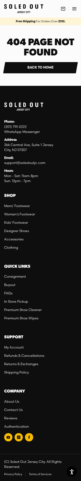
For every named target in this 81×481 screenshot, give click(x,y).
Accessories (13, 239)
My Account (14, 347)
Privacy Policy (13, 474)
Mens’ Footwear (17, 206)
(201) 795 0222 (15, 127)
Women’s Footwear (19, 214)
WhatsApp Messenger (22, 132)
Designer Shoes (16, 231)
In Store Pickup (16, 301)
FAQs (8, 293)
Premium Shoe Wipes (21, 318)
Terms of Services (40, 474)
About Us (11, 401)
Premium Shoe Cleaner (23, 310)
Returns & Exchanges (21, 364)
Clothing (11, 247)
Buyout (9, 285)
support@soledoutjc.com (24, 163)
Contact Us (13, 410)
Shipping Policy (16, 372)
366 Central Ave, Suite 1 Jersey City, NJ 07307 (28, 147)
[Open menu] (74, 8)
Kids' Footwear (16, 222)
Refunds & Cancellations (24, 356)
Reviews (10, 418)
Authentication (16, 426)
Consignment (15, 276)
